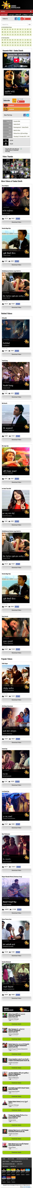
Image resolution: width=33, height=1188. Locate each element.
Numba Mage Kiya (6, 228)
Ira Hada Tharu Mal (6, 488)
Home (4, 1159)
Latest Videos (6, 1161)
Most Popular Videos (17, 1161)
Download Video (16, 222)
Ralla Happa (5, 663)
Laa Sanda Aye (5, 791)
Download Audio (16, 1024)
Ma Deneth (4, 403)
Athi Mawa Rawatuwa (7, 706)
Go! (30, 24)
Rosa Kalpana (5, 186)
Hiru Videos (5, 1166)
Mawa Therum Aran (6, 919)
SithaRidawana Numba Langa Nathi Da (11, 271)
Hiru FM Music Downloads (9, 1164)
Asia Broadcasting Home (22, 1159)
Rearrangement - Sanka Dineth (21, 127)
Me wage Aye (5, 446)
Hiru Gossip (20, 1164)
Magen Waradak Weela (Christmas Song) (12, 876)
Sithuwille (4, 318)
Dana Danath (5, 616)
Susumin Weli (17, 121)
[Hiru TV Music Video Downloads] (11, 4)
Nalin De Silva (17, 130)
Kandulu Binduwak (6, 962)
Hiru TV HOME (11, 1159)
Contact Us (13, 1166)
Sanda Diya (4, 749)
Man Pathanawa (6, 834)
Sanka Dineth (17, 124)
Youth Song (5, 360)
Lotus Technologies (26, 1186)
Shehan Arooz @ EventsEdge (21, 133)
